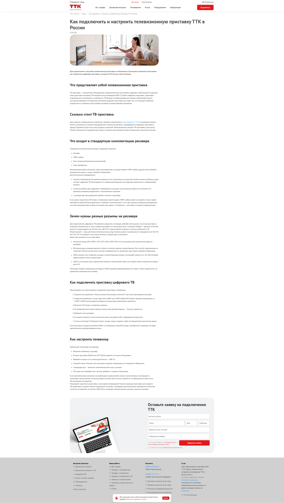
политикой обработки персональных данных (158, 444)
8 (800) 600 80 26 (152, 466)
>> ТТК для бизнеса (189, 495)
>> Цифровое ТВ (79, 474)
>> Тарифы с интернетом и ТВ (120, 476)
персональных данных (170, 442)
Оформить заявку (194, 443)
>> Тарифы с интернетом (119, 473)
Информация (175, 7)
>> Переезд (77, 485)
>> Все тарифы (115, 466)
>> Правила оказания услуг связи (158, 485)
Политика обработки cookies (192, 477)
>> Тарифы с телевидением (119, 470)
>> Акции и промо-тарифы (83, 478)
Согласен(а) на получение (166, 447)
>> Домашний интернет (82, 466)
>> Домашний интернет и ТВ (84, 470)
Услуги (147, 7)
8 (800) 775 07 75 (152, 474)
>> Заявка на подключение (120, 479)
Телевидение (135, 7)
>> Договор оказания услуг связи (158, 481)
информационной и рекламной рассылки (172, 447)
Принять (165, 498)
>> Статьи (112, 488)
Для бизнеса (147, 2)
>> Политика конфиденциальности (159, 489)
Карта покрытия (79, 489)
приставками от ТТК (131, 122)
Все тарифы (100, 7)
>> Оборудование (80, 482)
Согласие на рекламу (189, 480)
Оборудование (160, 7)
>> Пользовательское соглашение (158, 492)
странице (185, 490)
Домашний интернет (117, 7)
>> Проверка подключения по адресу (121, 484)
